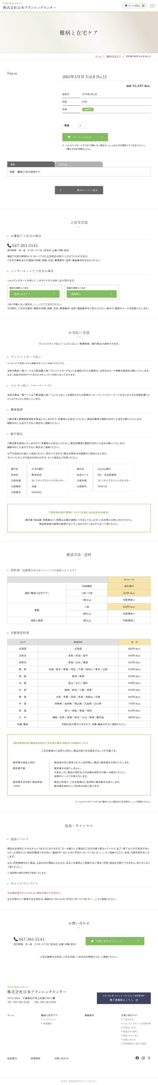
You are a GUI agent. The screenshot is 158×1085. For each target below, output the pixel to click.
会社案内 (12, 1058)
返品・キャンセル (130, 1035)
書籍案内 (89, 1015)
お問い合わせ (129, 1039)
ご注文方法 (128, 1019)
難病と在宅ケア (113, 56)
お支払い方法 (129, 1027)
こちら (87, 148)
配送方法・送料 (130, 1031)
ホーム (98, 56)
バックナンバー (50, 1019)
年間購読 (47, 1023)
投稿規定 (36, 1058)
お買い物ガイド (129, 1015)
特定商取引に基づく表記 (134, 1043)
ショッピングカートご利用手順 (137, 1023)
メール (111, 145)
